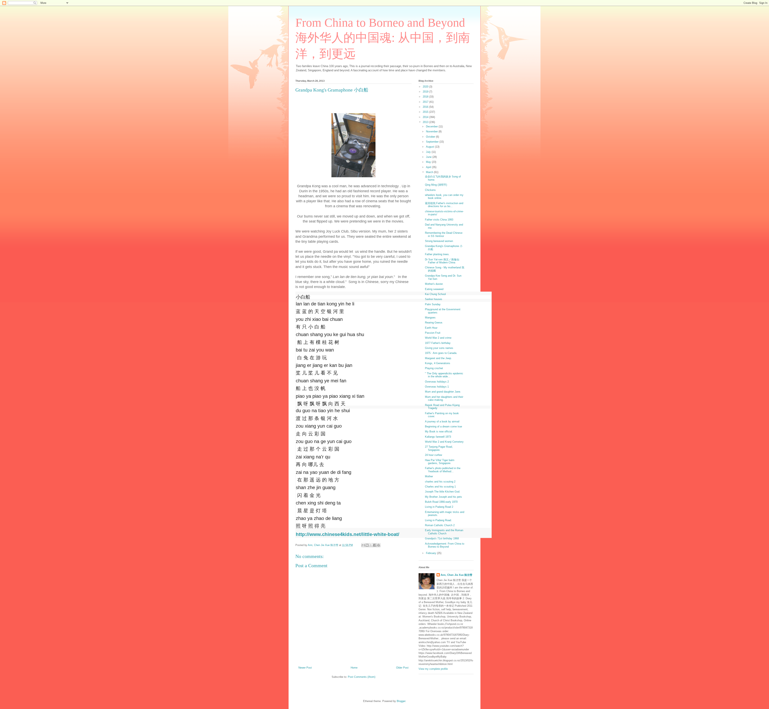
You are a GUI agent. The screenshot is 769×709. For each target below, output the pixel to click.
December (432, 126)
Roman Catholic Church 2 (440, 525)
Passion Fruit (432, 332)
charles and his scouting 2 (440, 481)
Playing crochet (434, 368)
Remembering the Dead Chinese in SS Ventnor (443, 234)
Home (354, 667)
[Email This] (363, 545)
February (431, 553)
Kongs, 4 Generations (437, 363)
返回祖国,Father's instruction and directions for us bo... (444, 205)
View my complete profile (433, 668)
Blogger (401, 701)
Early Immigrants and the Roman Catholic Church (444, 532)
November (432, 131)
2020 (426, 86)
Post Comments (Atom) (361, 676)
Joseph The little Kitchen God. (442, 491)
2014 (426, 117)
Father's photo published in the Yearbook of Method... (442, 470)
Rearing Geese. (434, 322)
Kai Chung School (435, 294)
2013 (426, 122)
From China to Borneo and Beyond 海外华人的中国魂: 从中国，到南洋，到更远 (382, 38)
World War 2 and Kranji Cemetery (444, 441)
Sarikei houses (433, 299)
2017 (426, 101)
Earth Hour (431, 327)
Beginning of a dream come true (443, 426)
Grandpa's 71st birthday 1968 (442, 538)
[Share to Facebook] (375, 545)
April (429, 167)
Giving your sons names (439, 347)
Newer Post (305, 667)
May (429, 161)
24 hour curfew (433, 454)
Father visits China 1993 (439, 219)
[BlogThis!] (367, 545)
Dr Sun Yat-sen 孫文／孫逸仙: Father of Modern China (442, 261)
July (429, 151)
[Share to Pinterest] (378, 545)
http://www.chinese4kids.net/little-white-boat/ (347, 534)
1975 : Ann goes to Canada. (441, 352)
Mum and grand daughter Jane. (443, 391)
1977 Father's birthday (438, 342)
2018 (426, 96)
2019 (426, 91)
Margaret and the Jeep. (438, 358)
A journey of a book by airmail (442, 421)
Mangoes (430, 317)
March (430, 172)
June (429, 156)
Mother (429, 476)
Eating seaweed (434, 289)
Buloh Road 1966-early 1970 (441, 501)
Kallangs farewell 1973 (438, 436)
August (430, 146)
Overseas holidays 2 (437, 381)
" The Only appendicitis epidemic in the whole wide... (444, 375)
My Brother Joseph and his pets (443, 496)
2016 (426, 106)
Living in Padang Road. (438, 520)
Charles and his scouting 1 (440, 486)
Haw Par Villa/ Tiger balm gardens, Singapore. (439, 462)
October (431, 136)
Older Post (402, 667)
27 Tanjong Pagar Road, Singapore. (439, 448)
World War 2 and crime (438, 337)
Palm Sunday (433, 304)
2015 (426, 111)
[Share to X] (371, 545)
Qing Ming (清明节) (436, 184)
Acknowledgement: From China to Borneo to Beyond (444, 545)
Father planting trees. (437, 254)
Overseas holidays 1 (437, 386)
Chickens (430, 189)
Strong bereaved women (439, 241)
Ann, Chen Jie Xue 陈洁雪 (456, 574)
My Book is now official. (439, 431)
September (432, 141)
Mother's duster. (434, 283)
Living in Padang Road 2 (439, 506)
